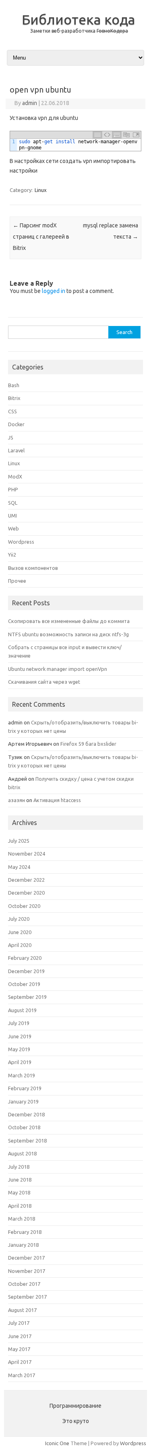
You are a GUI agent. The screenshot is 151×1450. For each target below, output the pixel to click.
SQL (12, 502)
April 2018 (19, 1206)
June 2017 (19, 1336)
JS (10, 437)
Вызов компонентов (33, 568)
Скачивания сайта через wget (44, 682)
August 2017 (22, 1310)
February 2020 (24, 958)
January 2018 (23, 1245)
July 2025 (18, 841)
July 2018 (18, 1166)
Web (13, 528)
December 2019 (26, 971)
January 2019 (23, 1101)
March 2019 (21, 1075)
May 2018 (19, 1192)
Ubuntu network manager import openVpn (57, 669)
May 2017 (19, 1349)
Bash (13, 385)
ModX (15, 476)
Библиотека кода (78, 19)
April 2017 (19, 1362)
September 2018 (27, 1140)
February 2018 (24, 1232)
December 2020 (26, 892)
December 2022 (26, 880)
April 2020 (19, 945)
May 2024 (19, 867)
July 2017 (18, 1323)
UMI (12, 515)
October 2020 (24, 906)
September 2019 (27, 997)
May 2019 (19, 1049)
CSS (12, 411)
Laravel (16, 450)
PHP (13, 489)
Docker (16, 424)
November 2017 (26, 1271)
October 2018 (24, 1127)
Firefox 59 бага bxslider (88, 744)
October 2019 (24, 984)
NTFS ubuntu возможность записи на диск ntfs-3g (68, 634)
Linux (41, 190)
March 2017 (21, 1375)
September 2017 (27, 1296)
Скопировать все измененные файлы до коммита (69, 621)
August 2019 (22, 1010)
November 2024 (26, 853)
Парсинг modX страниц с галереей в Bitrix (41, 236)
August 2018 (22, 1153)
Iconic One (57, 1443)
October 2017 (24, 1284)
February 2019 (24, 1088)
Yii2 (12, 554)
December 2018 (26, 1114)
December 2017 (26, 1257)
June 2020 (19, 932)
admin (29, 103)
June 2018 (19, 1179)
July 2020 (18, 919)
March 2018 (21, 1218)
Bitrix (14, 398)
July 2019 (18, 1023)
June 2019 (19, 1036)
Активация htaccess (57, 800)
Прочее (17, 581)
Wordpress (21, 542)
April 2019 (19, 1062)
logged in (53, 291)
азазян (16, 800)
